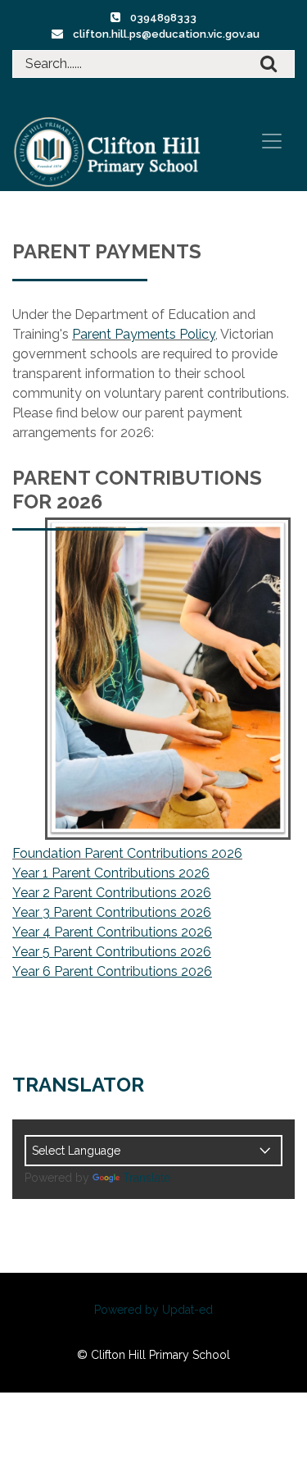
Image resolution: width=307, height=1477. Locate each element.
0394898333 (163, 17)
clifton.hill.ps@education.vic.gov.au (166, 34)
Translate (146, 1177)
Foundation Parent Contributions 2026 (127, 853)
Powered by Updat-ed (153, 1309)
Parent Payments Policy (143, 334)
